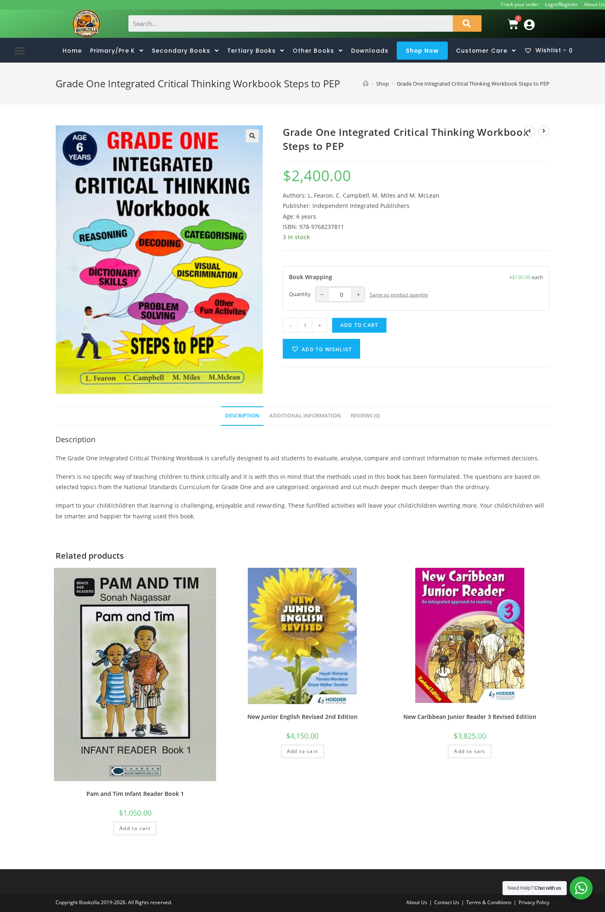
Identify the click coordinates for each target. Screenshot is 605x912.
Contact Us (446, 902)
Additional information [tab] (305, 415)
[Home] (365, 83)
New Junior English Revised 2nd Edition (302, 717)
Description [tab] (242, 415)
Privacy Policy (534, 902)
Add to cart (359, 325)
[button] (19, 50)
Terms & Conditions (489, 902)
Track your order (519, 4)
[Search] (467, 23)
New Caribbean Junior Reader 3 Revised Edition (469, 717)
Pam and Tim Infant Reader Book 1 (135, 794)
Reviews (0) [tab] (365, 415)
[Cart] (502, 24)
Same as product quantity (399, 294)
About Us (594, 4)
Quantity (300, 294)
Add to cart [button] (135, 828)
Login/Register (561, 4)
